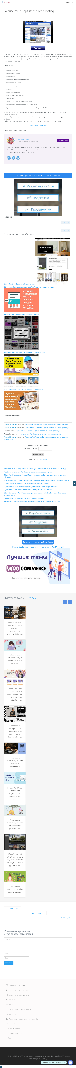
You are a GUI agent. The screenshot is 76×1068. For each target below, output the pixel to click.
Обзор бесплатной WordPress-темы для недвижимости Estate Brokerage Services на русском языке (15, 860)
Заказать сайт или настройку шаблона (38, 542)
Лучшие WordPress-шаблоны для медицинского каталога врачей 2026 (30, 487)
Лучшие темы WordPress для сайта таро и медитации (24, 498)
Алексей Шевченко (24, 139)
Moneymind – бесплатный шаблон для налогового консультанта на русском (32, 501)
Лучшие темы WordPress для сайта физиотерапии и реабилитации (28, 490)
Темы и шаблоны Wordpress (60, 1056)
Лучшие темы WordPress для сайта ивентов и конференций (47, 428)
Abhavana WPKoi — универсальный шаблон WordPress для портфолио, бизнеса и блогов (36, 480)
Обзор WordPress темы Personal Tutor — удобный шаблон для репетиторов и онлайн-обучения (14, 694)
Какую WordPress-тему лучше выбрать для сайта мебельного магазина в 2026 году (35, 469)
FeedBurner (43, 459)
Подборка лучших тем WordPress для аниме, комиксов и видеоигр (29, 472)
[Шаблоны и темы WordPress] (6, 2)
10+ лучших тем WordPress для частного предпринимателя (46, 424)
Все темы (33, 598)
